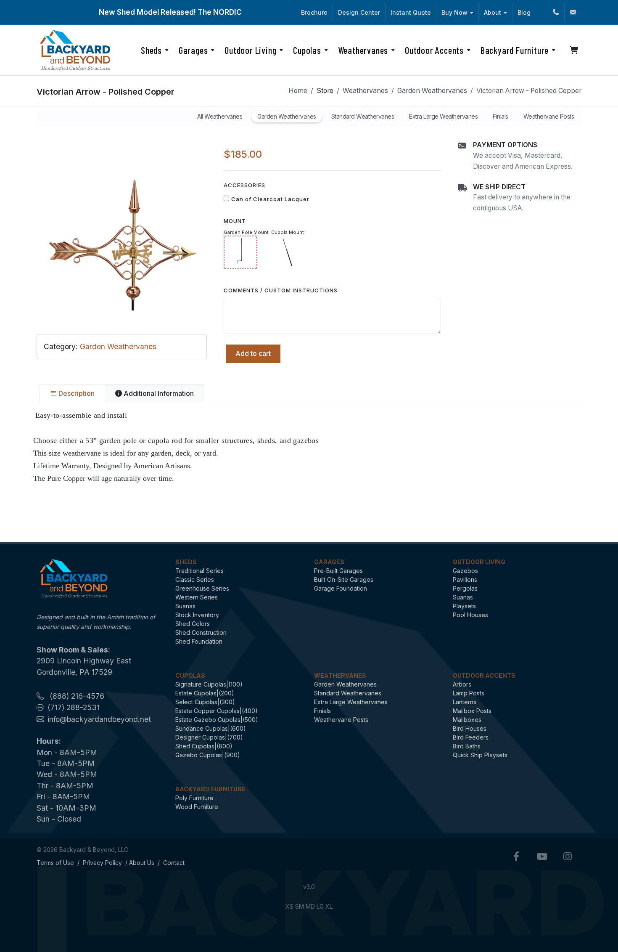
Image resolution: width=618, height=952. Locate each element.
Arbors (462, 684)
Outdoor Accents (484, 675)
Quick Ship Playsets (480, 754)
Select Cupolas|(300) (205, 701)
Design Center (359, 12)
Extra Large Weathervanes (351, 701)
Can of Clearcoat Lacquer (270, 199)
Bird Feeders (471, 737)
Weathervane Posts (341, 719)
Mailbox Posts (472, 710)
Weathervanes (365, 91)
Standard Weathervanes (347, 693)
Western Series (196, 597)
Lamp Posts (468, 693)
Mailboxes (467, 719)
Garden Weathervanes (432, 91)
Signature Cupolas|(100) (209, 684)
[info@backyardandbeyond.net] (573, 12)
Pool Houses (470, 614)
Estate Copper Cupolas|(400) (216, 710)
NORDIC (227, 12)
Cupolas (190, 675)
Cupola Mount (287, 232)
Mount (235, 220)
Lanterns (464, 701)
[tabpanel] (309, 447)
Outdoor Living (479, 561)
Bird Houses (469, 728)
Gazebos (465, 570)
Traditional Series (199, 570)
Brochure (314, 12)
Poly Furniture (194, 797)
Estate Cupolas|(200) (204, 693)
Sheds (186, 561)
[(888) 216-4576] (555, 12)
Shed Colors (192, 623)
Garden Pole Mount (246, 232)
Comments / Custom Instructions (281, 290)
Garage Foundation (340, 588)
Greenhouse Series (202, 588)
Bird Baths (467, 746)
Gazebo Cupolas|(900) (207, 754)
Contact (174, 862)
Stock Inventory (197, 614)
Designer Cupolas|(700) (209, 737)
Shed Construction (201, 632)
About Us (141, 862)
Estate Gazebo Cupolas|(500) (216, 719)
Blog (524, 12)
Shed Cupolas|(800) (203, 746)
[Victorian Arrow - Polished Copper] (122, 225)
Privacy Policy (102, 862)
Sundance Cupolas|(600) (210, 728)
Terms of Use (55, 862)
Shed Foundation (198, 641)
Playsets (464, 606)
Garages (329, 561)
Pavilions (465, 579)
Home (297, 91)
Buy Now (454, 12)
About (492, 12)
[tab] (72, 393)
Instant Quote (411, 12)
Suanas (185, 606)
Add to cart (253, 353)
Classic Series (194, 579)
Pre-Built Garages (338, 570)
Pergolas (465, 588)
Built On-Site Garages (343, 579)
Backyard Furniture (210, 789)
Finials (322, 710)
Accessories (244, 185)
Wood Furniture (196, 806)
